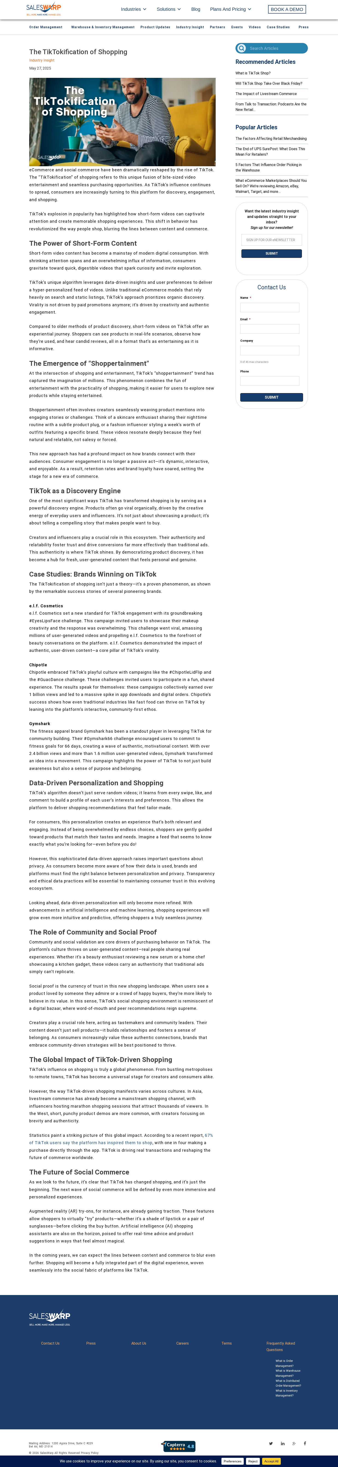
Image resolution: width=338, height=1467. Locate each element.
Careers (182, 1343)
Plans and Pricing (228, 9)
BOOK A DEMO (287, 9)
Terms (226, 1343)
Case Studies (278, 27)
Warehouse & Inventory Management (103, 27)
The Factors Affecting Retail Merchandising (271, 138)
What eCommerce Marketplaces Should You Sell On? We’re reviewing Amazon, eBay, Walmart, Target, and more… (271, 186)
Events (237, 27)
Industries (131, 9)
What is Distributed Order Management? (288, 1383)
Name (245, 297)
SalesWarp (46, 1453)
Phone (244, 371)
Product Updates (155, 27)
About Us (138, 1343)
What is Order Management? (284, 1363)
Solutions (166, 9)
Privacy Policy (89, 1453)
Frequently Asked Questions (280, 1346)
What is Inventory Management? (287, 1393)
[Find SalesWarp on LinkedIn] (282, 1443)
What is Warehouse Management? (288, 1373)
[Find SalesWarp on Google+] (294, 1444)
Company (246, 340)
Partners (217, 27)
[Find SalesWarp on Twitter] (271, 1443)
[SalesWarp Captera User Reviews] (178, 1446)
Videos (255, 27)
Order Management (46, 27)
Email (245, 319)
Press (304, 27)
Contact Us (50, 1343)
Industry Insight (190, 27)
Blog (195, 9)
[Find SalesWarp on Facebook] (305, 1443)
